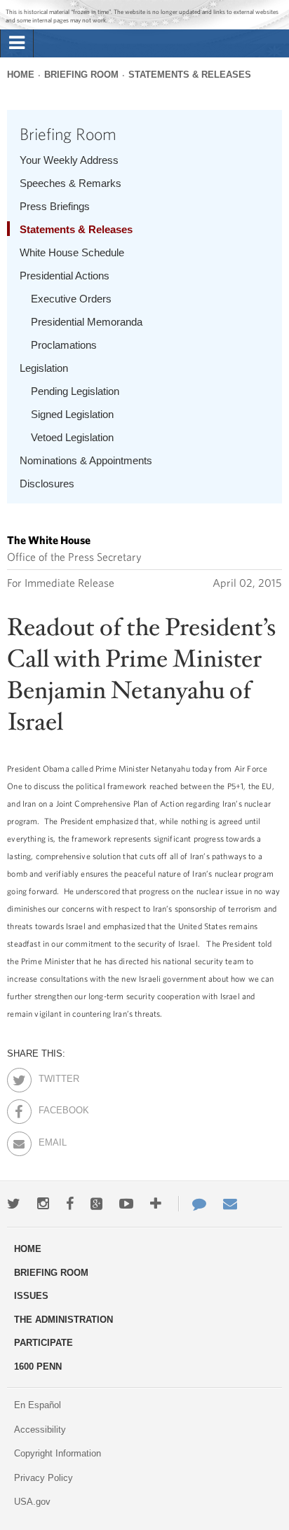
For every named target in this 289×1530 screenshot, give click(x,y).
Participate (43, 1342)
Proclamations (64, 345)
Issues (31, 1296)
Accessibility (40, 1429)
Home (20, 74)
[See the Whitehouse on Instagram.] (43, 1203)
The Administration (63, 1319)
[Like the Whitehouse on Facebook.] (70, 1203)
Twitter (51, 1076)
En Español (37, 1405)
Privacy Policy (43, 1478)
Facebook (51, 1108)
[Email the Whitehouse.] (230, 1203)
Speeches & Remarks (70, 183)
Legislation (44, 368)
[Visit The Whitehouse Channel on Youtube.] (126, 1203)
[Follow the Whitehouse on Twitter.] (13, 1203)
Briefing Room (81, 74)
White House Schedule (72, 252)
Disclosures (47, 483)
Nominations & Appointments (86, 460)
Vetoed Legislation (72, 437)
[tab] (17, 43)
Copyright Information (57, 1453)
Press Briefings (55, 206)
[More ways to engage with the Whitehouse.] (155, 1203)
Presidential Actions (64, 275)
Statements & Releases (189, 74)
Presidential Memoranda (86, 322)
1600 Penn (38, 1366)
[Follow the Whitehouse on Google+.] (96, 1203)
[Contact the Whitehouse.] (192, 1203)
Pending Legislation (75, 391)
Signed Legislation (72, 414)
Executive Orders (71, 299)
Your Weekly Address (69, 160)
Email (51, 1140)
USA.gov (32, 1501)
